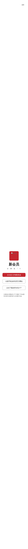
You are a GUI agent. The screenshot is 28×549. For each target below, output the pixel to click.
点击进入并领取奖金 (14, 275)
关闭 (23, 5)
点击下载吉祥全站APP (14, 288)
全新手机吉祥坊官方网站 (14, 281)
